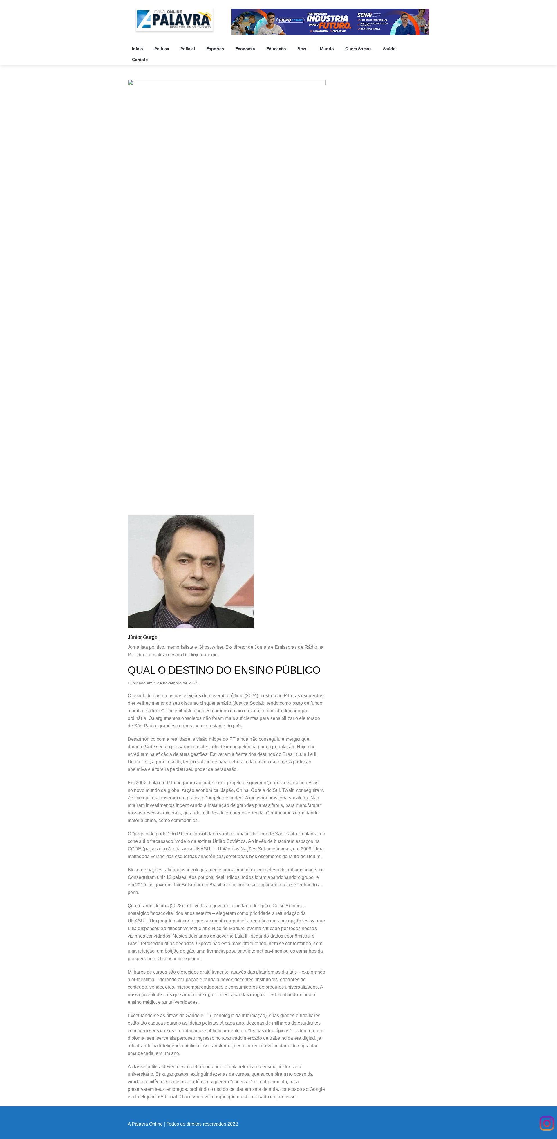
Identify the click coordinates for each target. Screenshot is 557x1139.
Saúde (390, 48)
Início (138, 48)
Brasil (303, 48)
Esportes (215, 48)
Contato (140, 59)
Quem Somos (359, 48)
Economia (245, 48)
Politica (162, 48)
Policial (188, 48)
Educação (276, 48)
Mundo (327, 48)
